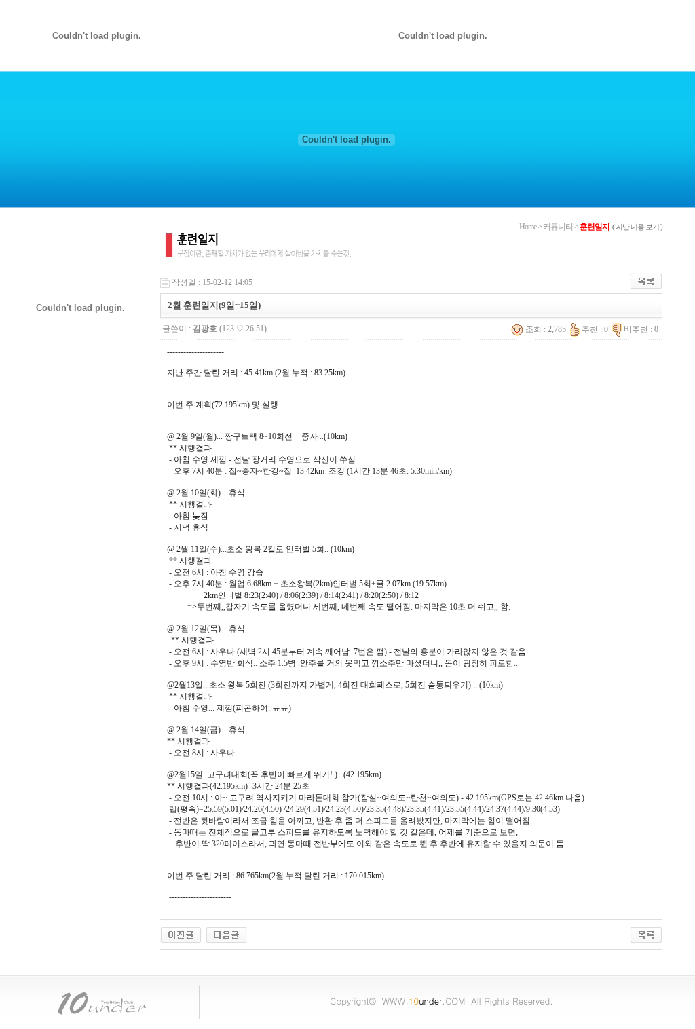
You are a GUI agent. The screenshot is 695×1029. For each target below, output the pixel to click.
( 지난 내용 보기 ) (637, 227)
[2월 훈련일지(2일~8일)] (226, 934)
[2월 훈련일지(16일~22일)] (181, 934)
